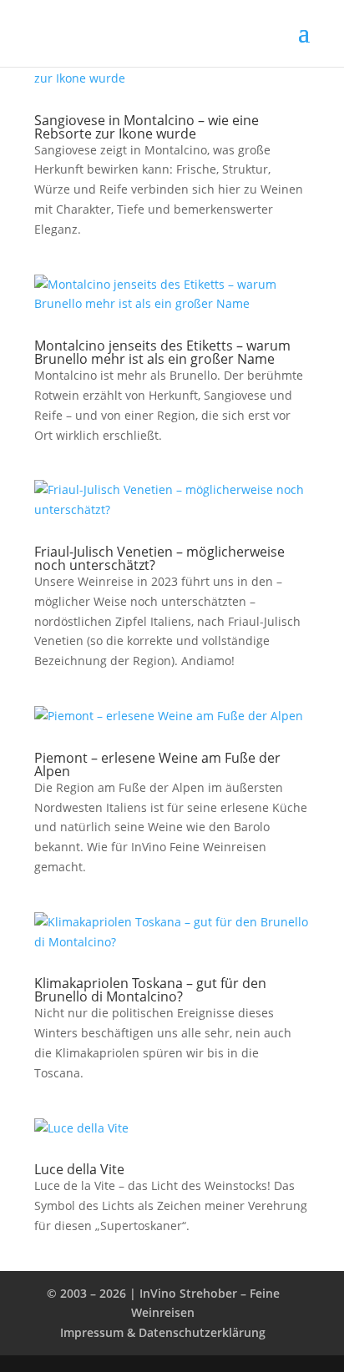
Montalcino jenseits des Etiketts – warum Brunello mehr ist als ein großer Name (162, 352)
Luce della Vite (79, 1169)
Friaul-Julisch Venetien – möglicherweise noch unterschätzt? (159, 558)
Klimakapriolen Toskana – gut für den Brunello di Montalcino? (150, 990)
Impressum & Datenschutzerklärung (163, 1332)
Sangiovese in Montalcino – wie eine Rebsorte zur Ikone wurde (146, 127)
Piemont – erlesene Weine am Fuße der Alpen (157, 764)
